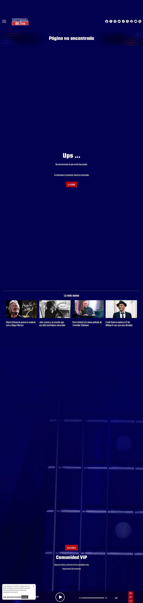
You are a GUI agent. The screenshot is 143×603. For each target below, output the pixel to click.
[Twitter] (110, 21)
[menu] (4, 22)
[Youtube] (119, 21)
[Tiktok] (123, 21)
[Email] (135, 21)
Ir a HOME (71, 185)
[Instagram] (115, 21)
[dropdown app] (131, 21)
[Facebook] (106, 21)
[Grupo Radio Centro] (127, 21)
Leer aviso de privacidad (12, 597)
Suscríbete (71, 548)
